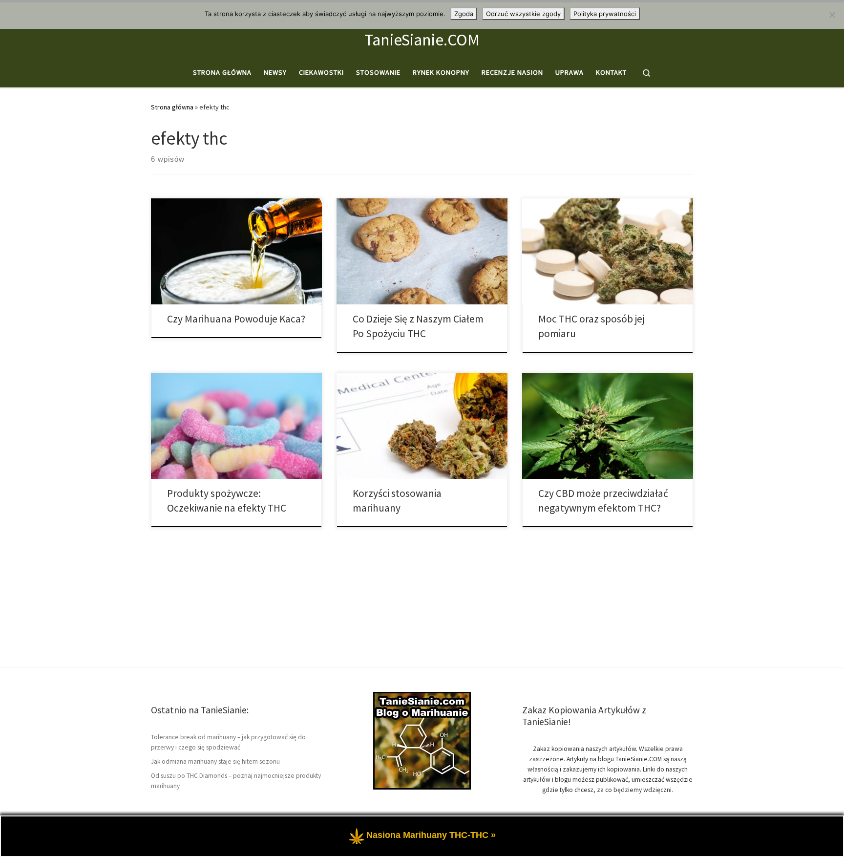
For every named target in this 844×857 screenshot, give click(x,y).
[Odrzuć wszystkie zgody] (832, 15)
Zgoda (463, 14)
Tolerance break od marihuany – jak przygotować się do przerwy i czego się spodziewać (228, 742)
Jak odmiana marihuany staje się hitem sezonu (215, 761)
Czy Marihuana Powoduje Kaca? (236, 318)
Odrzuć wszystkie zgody (523, 14)
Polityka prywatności (604, 14)
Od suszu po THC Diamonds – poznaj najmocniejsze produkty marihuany (236, 780)
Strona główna (172, 107)
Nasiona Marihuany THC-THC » (431, 835)
